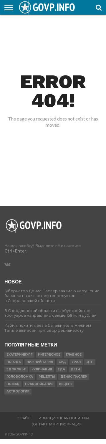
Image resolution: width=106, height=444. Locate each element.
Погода (13, 362)
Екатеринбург (19, 354)
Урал (76, 362)
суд (62, 362)
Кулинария (42, 369)
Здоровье (16, 369)
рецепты (47, 377)
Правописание (39, 384)
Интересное (49, 354)
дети (75, 369)
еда (61, 369)
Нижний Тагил (39, 362)
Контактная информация (56, 424)
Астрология (17, 391)
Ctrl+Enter (15, 250)
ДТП (89, 362)
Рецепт (65, 384)
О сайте (24, 418)
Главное (74, 354)
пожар (12, 384)
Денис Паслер (73, 377)
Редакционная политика (64, 418)
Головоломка (19, 377)
